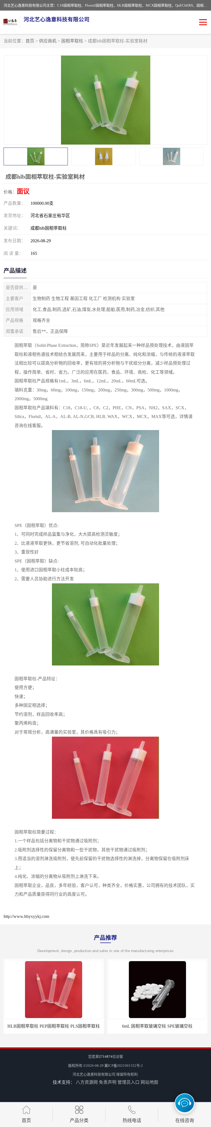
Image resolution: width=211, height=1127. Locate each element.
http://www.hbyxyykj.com (26, 916)
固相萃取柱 (72, 41)
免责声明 (107, 1082)
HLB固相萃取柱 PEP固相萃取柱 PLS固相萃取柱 (53, 1026)
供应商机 (48, 41)
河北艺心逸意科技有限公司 (94, 1074)
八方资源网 (87, 1082)
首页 (30, 41)
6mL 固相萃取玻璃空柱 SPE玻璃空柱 (157, 1026)
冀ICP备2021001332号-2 (123, 1065)
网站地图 (149, 1082)
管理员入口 (129, 1082)
